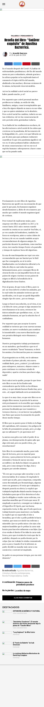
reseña (25, 576)
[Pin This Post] (26, 63)
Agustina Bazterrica (25, 571)
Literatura (6, 573)
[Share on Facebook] (8, 63)
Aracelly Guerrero (20, 53)
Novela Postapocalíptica (12, 576)
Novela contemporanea (20, 573)
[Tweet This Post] (17, 63)
